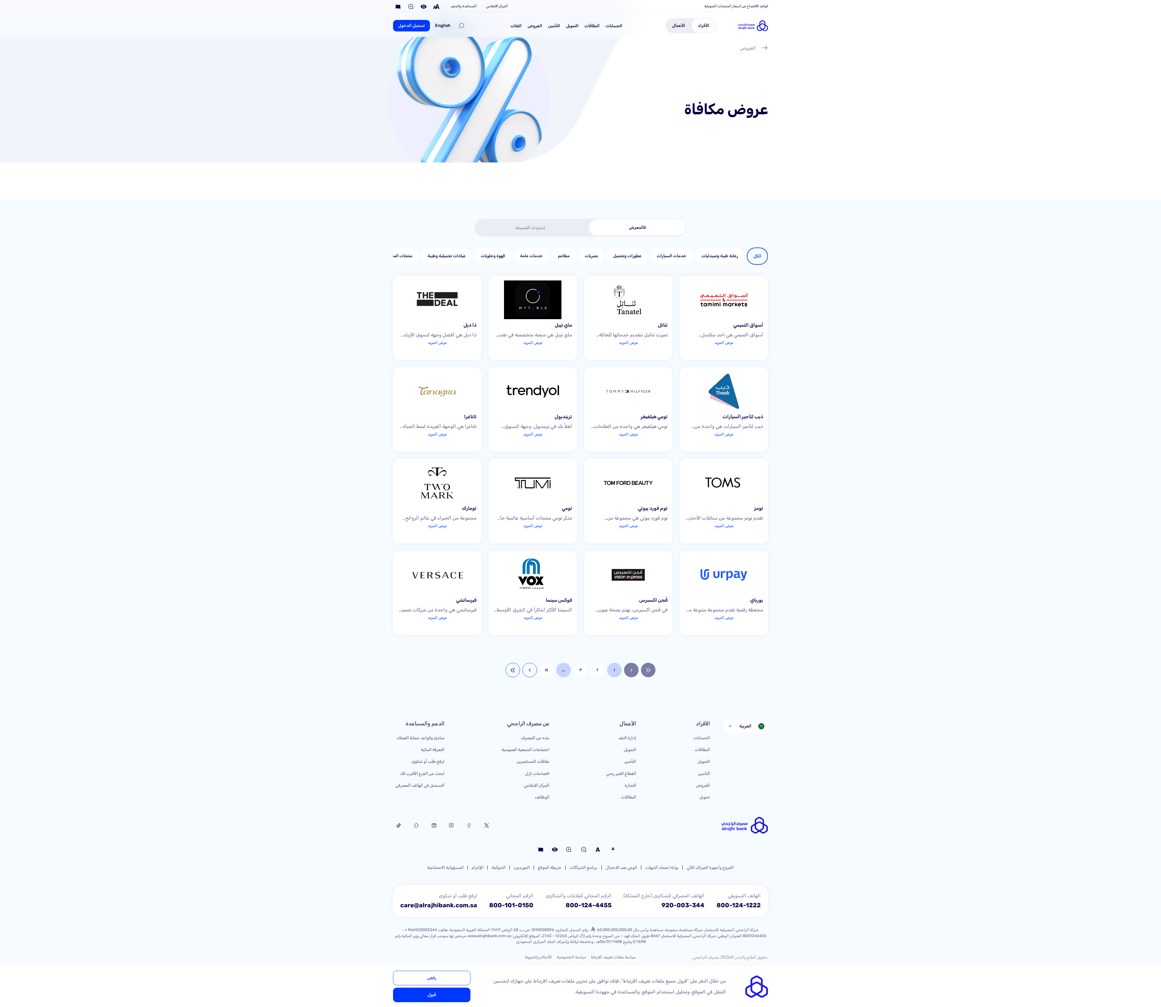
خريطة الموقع (549, 867)
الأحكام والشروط (538, 957)
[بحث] (461, 25)
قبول (432, 994)
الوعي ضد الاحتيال (621, 867)
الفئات (516, 25)
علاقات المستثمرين (533, 761)
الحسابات (614, 25)
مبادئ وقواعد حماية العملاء (420, 737)
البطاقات (592, 25)
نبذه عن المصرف (535, 737)
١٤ (546, 669)
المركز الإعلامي (536, 785)
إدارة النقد (627, 737)
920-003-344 (683, 905)
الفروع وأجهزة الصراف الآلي (710, 867)
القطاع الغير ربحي (621, 773)
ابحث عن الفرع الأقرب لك (422, 773)
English (442, 25)
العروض (535, 25)
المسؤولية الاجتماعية (445, 867)
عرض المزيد (723, 342)
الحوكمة (499, 867)
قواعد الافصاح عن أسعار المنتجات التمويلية (736, 6)
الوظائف (542, 797)
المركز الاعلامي (497, 6)
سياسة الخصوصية (571, 957)
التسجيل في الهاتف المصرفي (419, 785)
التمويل (572, 25)
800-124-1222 (739, 905)
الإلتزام (477, 867)
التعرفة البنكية (432, 749)
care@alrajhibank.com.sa (438, 905)
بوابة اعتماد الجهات (661, 867)
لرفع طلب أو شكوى (427, 761)
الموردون (522, 867)
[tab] (637, 227)
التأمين (554, 25)
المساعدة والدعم (463, 6)
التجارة (630, 785)
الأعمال (678, 25)
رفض (431, 977)
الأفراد (703, 25)
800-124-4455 (589, 905)
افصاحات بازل (537, 773)
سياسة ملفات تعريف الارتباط (613, 957)
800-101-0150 (511, 905)
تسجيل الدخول (411, 25)
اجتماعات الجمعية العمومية (525, 749)
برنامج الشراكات (583, 867)
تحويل (704, 797)
